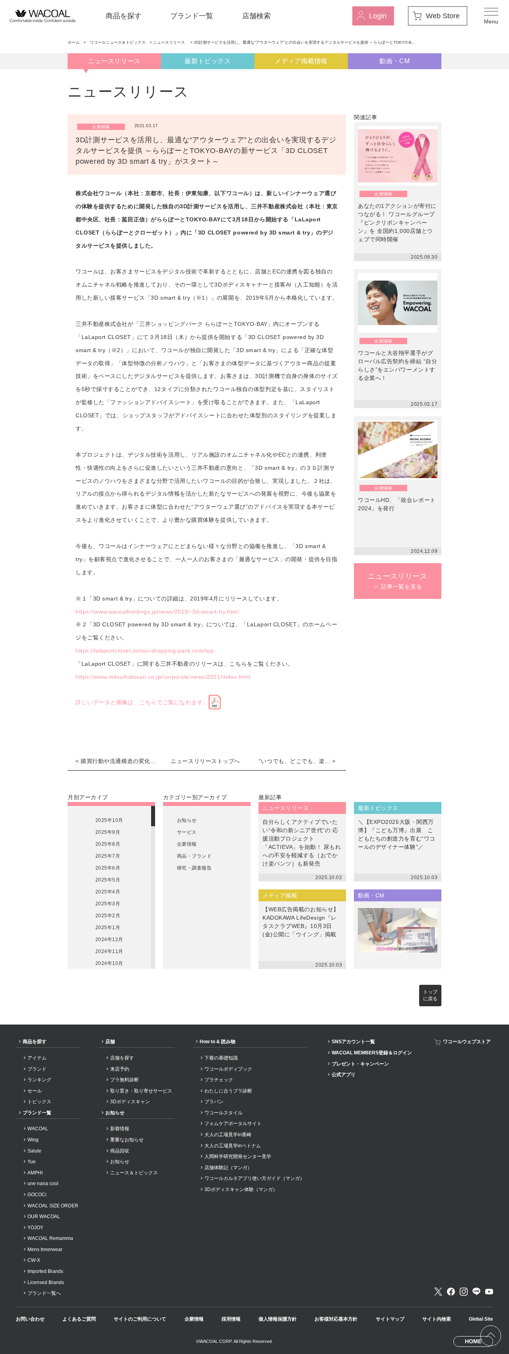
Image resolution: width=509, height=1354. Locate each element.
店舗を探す (122, 1058)
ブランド (37, 1069)
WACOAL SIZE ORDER (52, 1206)
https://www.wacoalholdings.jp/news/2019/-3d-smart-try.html (157, 611)
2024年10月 (109, 963)
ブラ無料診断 (124, 1080)
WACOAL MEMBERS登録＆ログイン (372, 1053)
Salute (34, 1151)
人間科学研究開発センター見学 (237, 1156)
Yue (31, 1161)
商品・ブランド (194, 856)
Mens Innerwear (44, 1249)
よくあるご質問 (79, 1319)
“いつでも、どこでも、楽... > (297, 761)
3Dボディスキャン (130, 1101)
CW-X (33, 1260)
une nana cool (42, 1183)
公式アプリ (344, 1074)
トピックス (39, 1101)
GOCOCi (37, 1194)
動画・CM (394, 61)
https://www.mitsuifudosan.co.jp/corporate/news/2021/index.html (163, 677)
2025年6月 (107, 868)
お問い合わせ (30, 1319)
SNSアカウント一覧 (353, 1041)
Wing (33, 1140)
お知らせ (187, 820)
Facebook (451, 1292)
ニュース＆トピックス (134, 1173)
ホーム (74, 42)
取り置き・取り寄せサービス (141, 1091)
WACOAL (37, 1128)
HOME (473, 1341)
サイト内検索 (436, 1319)
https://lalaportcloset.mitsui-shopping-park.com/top (145, 650)
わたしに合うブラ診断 (228, 1091)
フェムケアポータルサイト (233, 1123)
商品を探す (124, 16)
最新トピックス (208, 61)
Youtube (489, 1292)
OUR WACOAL (43, 1216)
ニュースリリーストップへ (205, 761)
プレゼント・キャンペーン (360, 1064)
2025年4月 (107, 892)
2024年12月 (109, 939)
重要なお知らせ (127, 1140)
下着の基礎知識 (221, 1058)
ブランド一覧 (191, 16)
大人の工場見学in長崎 (227, 1134)
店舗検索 (256, 16)
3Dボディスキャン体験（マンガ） (241, 1189)
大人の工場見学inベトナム (232, 1146)
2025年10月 (109, 820)
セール (34, 1091)
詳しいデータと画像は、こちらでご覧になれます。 (142, 702)
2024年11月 (109, 951)
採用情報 (231, 1319)
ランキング (39, 1080)
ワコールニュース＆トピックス (118, 42)
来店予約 (119, 1069)
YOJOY (35, 1227)
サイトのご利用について (140, 1319)
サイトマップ (390, 1319)
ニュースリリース (169, 42)
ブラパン (213, 1101)
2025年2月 (107, 915)
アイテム (37, 1058)
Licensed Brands (45, 1282)
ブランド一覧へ (44, 1293)
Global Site (481, 1319)
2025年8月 (107, 844)
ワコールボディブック (228, 1069)
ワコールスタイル (223, 1113)
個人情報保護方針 (277, 1319)
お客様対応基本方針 (336, 1319)
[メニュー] (491, 16)
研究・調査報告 (194, 868)
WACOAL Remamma (50, 1238)
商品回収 (119, 1151)
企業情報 (187, 844)
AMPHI (35, 1173)
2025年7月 (107, 856)
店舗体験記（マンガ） (228, 1167)
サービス (187, 832)
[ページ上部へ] (490, 1335)
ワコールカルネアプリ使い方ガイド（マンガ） (254, 1178)
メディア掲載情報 (301, 61)
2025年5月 (107, 880)
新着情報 (119, 1128)
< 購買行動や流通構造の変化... (116, 761)
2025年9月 (107, 832)
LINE (476, 1292)
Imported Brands (45, 1271)
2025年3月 (107, 904)
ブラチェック (218, 1080)
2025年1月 (107, 927)
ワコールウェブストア (467, 1041)
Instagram (464, 1292)
